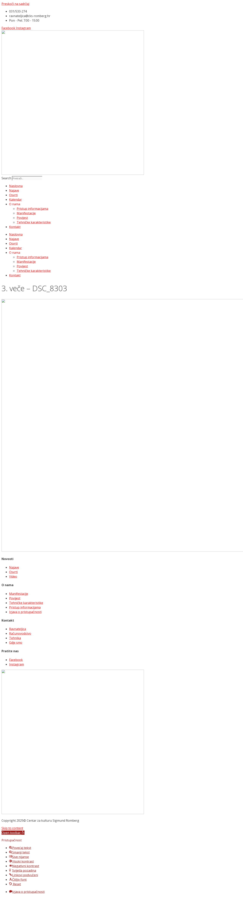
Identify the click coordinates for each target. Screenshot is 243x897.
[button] (13, 833)
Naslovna (16, 186)
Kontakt (15, 227)
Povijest (22, 218)
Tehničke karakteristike (34, 222)
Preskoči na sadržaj (15, 4)
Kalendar (15, 199)
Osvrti (13, 195)
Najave (14, 190)
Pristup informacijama (32, 209)
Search (6, 178)
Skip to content (12, 828)
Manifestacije (26, 213)
